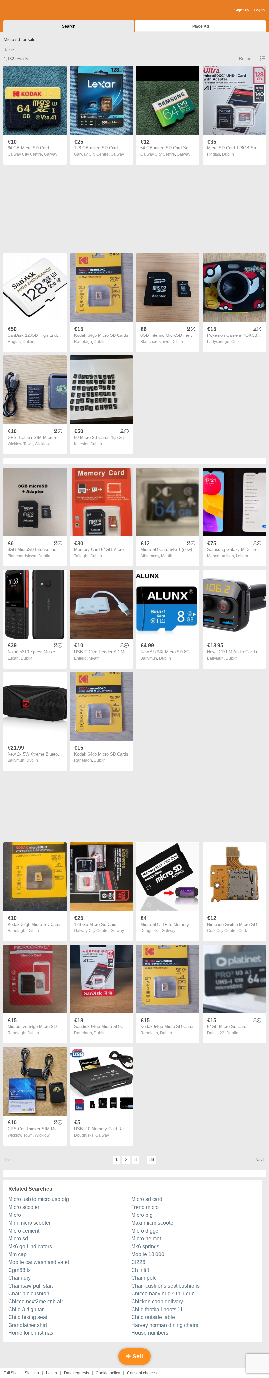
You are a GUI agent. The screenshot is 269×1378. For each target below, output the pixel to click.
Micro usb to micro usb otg (38, 1199)
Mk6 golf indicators (30, 1246)
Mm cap (17, 1254)
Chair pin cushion (28, 1293)
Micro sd (18, 1238)
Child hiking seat (27, 1317)
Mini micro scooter (29, 1223)
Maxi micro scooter (153, 1223)
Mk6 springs (145, 1246)
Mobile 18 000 (147, 1254)
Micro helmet (146, 1238)
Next (259, 1160)
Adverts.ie (29, 10)
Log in (51, 1373)
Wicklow (42, 444)
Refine (245, 58)
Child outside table (153, 1317)
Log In (259, 10)
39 (151, 1159)
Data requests (76, 1373)
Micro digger (145, 1231)
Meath (166, 556)
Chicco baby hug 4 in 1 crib (163, 1293)
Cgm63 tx (19, 1270)
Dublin (228, 154)
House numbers (149, 1333)
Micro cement (23, 1231)
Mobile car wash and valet (38, 1262)
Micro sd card (146, 1199)
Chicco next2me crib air (35, 1301)
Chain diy (19, 1278)
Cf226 (138, 1262)
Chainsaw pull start (30, 1286)
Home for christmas (30, 1333)
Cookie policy (108, 1373)
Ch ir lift (140, 1270)
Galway (50, 154)
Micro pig (142, 1215)
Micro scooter (23, 1207)
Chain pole (144, 1278)
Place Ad (200, 26)
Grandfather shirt (27, 1325)
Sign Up (241, 10)
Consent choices (142, 1373)
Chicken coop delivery (157, 1301)
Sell (137, 1356)
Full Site (10, 1373)
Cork (235, 341)
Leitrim (242, 556)
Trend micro (145, 1207)
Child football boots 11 (157, 1309)
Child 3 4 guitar (26, 1309)
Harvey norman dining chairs (164, 1325)
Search (68, 26)
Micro (14, 1215)
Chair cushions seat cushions (165, 1286)
